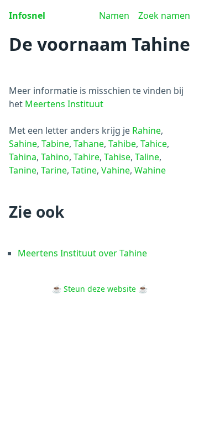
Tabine (55, 144)
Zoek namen (164, 15)
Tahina (22, 157)
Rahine (146, 130)
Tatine (84, 170)
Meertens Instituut (64, 104)
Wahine (150, 170)
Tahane (89, 144)
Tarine (54, 170)
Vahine (115, 170)
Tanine (22, 170)
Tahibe (122, 144)
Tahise (117, 157)
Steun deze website (100, 288)
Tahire (87, 157)
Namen (114, 15)
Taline (147, 157)
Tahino (55, 157)
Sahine (23, 144)
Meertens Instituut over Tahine (82, 253)
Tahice (153, 144)
